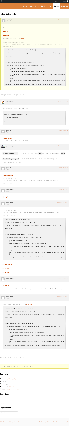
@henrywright (8, 175)
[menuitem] (1, 1)
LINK (22, 39)
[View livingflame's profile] (3, 20)
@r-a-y (5, 31)
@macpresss (8, 138)
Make (50, 6)
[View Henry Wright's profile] (3, 146)
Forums (56, 6)
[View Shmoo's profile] (3, 102)
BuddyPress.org (2, 6)
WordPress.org (42, 421)
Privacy (11, 421)
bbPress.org (49, 421)
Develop (43, 6)
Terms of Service (18, 421)
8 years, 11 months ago (62, 202)
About (25, 6)
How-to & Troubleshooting (11, 379)
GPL (1, 421)
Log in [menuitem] (56, 1)
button (2, 399)
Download (64, 6)
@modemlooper (7, 264)
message (2, 403)
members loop (4, 401)
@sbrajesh (6, 268)
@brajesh (29, 304)
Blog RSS (67, 421)
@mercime (6, 272)
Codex (37, 6)
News (31, 6)
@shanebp (6, 35)
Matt (63, 421)
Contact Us (5, 421)
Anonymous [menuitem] (63, 1)
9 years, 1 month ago (63, 19)
